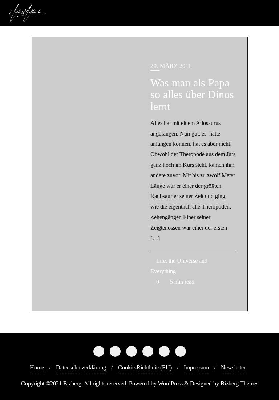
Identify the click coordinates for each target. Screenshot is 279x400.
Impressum (196, 367)
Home (37, 367)
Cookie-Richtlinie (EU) (145, 367)
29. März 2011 (170, 66)
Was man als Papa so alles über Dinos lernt (192, 94)
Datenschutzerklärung (81, 367)
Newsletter (233, 367)
